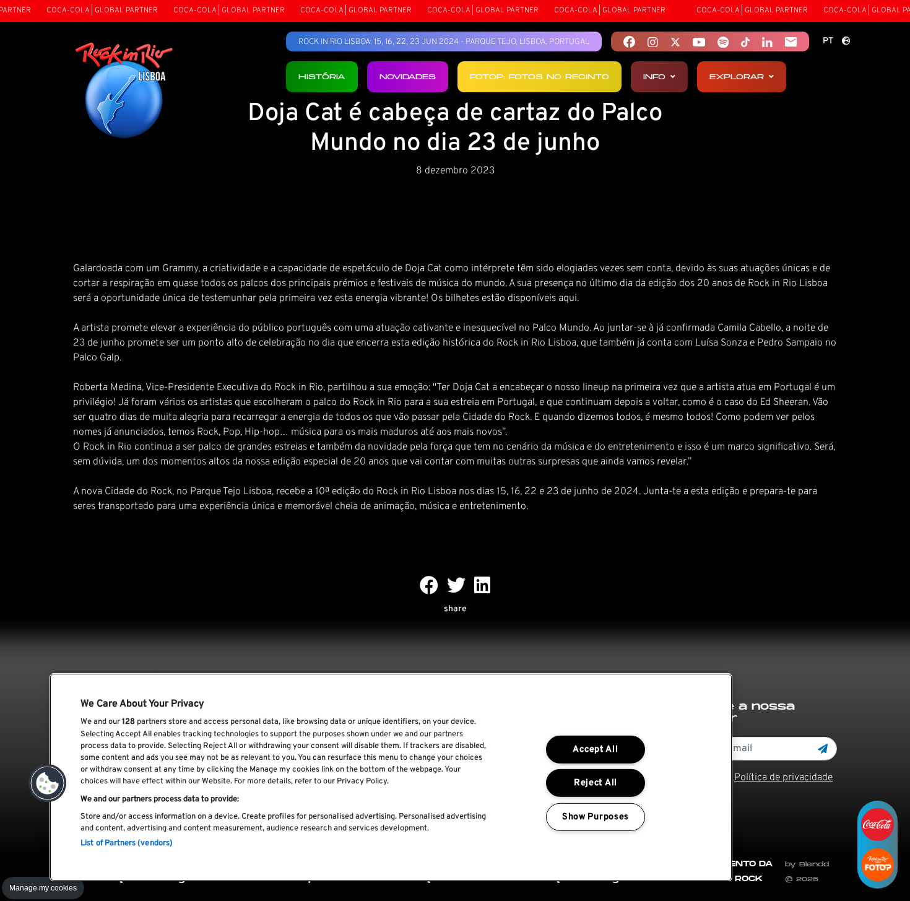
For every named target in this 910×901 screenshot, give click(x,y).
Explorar (736, 76)
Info (654, 76)
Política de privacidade (783, 778)
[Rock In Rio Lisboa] (124, 91)
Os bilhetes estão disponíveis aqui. (505, 298)
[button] (47, 783)
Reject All (595, 783)
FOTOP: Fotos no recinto (539, 76)
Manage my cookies (43, 888)
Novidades (407, 76)
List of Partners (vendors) (126, 843)
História (321, 76)
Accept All (595, 749)
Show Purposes (595, 817)
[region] (391, 777)
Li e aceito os (752, 778)
